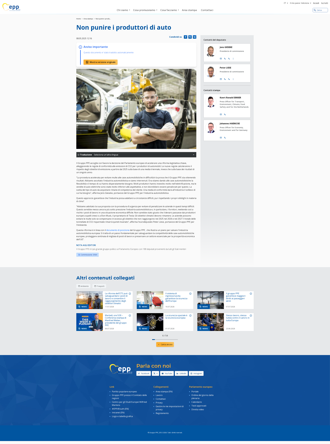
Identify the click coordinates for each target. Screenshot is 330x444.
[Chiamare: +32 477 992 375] (225, 114)
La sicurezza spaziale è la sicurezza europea (176, 316)
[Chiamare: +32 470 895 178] (225, 138)
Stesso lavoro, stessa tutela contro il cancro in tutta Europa (237, 318)
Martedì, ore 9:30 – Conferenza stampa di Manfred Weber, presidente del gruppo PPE (116, 320)
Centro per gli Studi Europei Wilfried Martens (129, 403)
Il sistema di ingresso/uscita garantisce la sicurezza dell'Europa (176, 297)
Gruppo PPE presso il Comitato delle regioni (129, 397)
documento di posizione (117, 230)
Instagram (197, 373)
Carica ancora (166, 344)
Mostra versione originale (103, 62)
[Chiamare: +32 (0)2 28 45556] (225, 59)
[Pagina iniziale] (11, 7)
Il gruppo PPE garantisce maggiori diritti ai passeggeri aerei (235, 297)
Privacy (159, 402)
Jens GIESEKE (226, 47)
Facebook (145, 373)
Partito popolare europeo (124, 391)
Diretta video (197, 409)
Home (78, 19)
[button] (193, 154)
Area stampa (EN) (164, 391)
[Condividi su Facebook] (185, 37)
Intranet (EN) (118, 412)
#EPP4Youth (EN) (120, 408)
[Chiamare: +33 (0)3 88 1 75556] (229, 59)
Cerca (319, 10)
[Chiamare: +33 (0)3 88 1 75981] (229, 79)
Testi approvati (198, 405)
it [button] (285, 3)
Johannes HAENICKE (230, 123)
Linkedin (182, 373)
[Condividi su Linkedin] (194, 37)
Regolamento (162, 413)
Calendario (196, 402)
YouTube (168, 373)
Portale (195, 391)
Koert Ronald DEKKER (230, 97)
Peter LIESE (225, 67)
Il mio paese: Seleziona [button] (299, 3)
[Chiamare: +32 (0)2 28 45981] (225, 79)
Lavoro (159, 395)
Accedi (316, 3)
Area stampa (88, 19)
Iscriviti (324, 3)
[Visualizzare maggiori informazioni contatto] (233, 59)
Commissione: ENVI (89, 254)
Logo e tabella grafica (122, 416)
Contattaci (161, 398)
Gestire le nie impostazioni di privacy (170, 408)
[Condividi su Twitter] (190, 37)
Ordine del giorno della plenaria (202, 397)
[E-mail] (221, 59)
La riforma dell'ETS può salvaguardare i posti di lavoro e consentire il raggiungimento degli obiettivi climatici (116, 298)
